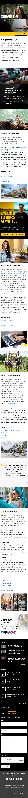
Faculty (19, 783)
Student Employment (7, 325)
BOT (10, 783)
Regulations (13, 787)
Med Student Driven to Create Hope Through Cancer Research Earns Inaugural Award (17, 652)
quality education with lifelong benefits (13, 273)
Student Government (7, 433)
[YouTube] (17, 779)
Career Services (5, 181)
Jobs (23, 783)
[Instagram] (21, 779)
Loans (2, 328)
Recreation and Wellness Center (10, 430)
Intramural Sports (6, 435)
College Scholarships (6, 323)
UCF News (19, 789)
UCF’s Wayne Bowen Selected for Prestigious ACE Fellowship (17, 646)
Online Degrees (8, 785)
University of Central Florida (14, 775)
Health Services (5, 580)
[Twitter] (10, 779)
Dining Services (5, 437)
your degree (12, 96)
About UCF (6, 783)
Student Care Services (7, 590)
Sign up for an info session (13, 234)
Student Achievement (11, 789)
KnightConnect (11, 403)
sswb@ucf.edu (12, 713)
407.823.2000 (24, 793)
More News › (23, 664)
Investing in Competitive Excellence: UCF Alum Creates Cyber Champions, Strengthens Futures (16, 659)
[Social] (14, 779)
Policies (14, 785)
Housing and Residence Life (9, 179)
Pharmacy (4, 588)
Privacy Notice (20, 785)
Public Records (6, 787)
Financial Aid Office (6, 320)
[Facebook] (7, 779)
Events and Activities (7, 176)
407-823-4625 (12, 711)
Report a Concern (20, 787)
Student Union (5, 174)
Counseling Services (6, 585)
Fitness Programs (6, 583)
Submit (5, 766)
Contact (14, 783)
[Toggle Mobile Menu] (26, 1)
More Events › (23, 703)
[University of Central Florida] (11, 2)
